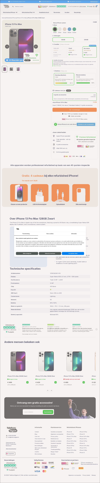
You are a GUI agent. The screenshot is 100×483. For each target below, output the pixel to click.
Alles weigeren (27, 253)
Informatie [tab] (74, 233)
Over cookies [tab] (50, 233)
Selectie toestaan (50, 253)
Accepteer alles (73, 253)
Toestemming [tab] (26, 233)
